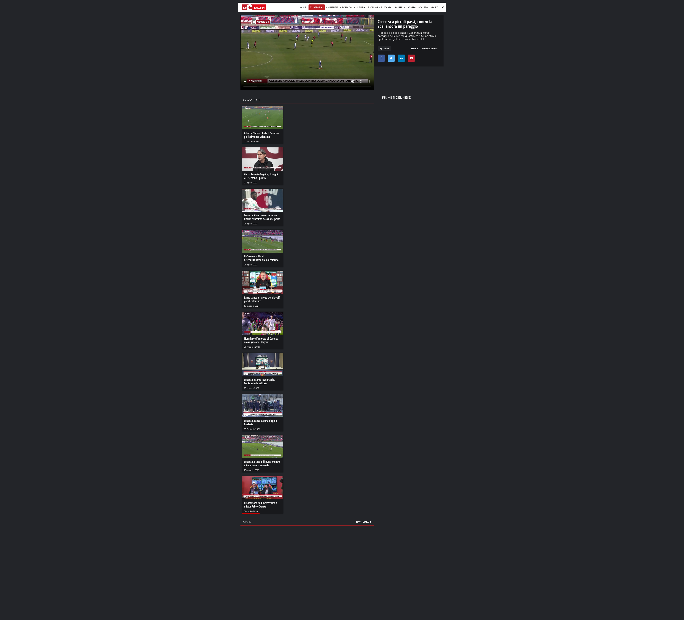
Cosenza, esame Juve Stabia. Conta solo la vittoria (259, 381)
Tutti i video (362, 522)
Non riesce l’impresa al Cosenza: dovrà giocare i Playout (261, 340)
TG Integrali (316, 7)
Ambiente (332, 7)
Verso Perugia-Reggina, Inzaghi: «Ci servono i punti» (261, 176)
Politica (400, 7)
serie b (414, 48)
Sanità (412, 7)
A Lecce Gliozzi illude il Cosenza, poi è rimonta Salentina (261, 135)
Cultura (359, 7)
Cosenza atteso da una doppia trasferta (260, 422)
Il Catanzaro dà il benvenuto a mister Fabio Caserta (260, 504)
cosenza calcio (429, 48)
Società (423, 7)
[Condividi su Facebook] (380, 59)
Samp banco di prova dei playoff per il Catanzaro (262, 299)
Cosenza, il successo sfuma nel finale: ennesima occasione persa (262, 217)
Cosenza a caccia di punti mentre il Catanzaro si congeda (262, 463)
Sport (434, 7)
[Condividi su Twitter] (390, 59)
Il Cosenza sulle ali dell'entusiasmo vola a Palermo (261, 258)
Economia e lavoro (379, 7)
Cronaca (346, 7)
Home (302, 7)
